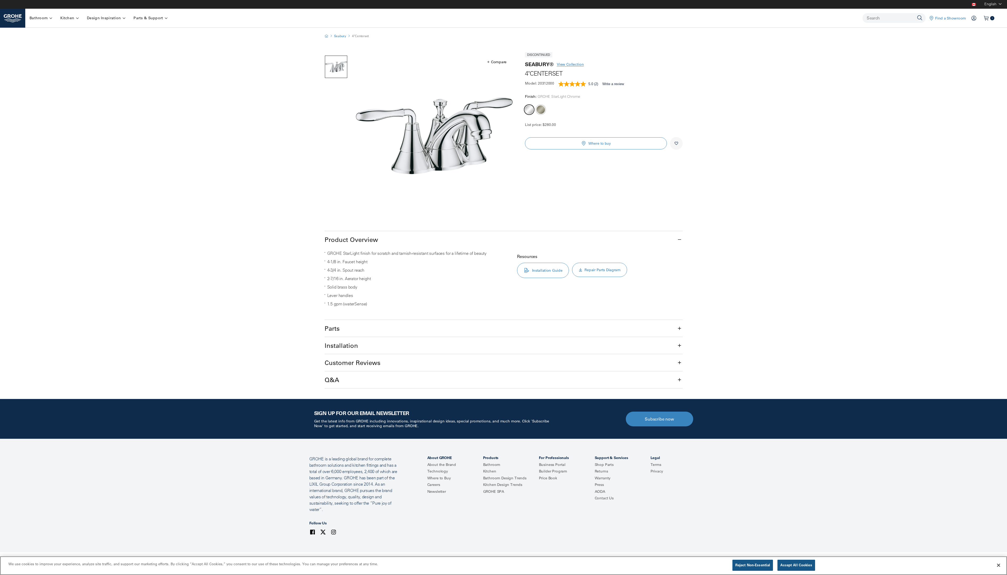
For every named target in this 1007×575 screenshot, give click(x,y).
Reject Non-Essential (752, 565)
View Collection (570, 64)
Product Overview (351, 239)
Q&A (332, 380)
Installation (341, 345)
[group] (434, 135)
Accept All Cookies (796, 565)
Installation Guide (547, 270)
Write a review (613, 84)
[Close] (998, 565)
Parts (332, 328)
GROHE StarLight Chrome (529, 109)
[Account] (974, 18)
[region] (503, 565)
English (990, 4)
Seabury (340, 36)
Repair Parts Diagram (602, 269)
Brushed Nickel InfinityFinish (541, 109)
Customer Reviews (352, 363)
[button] (497, 62)
